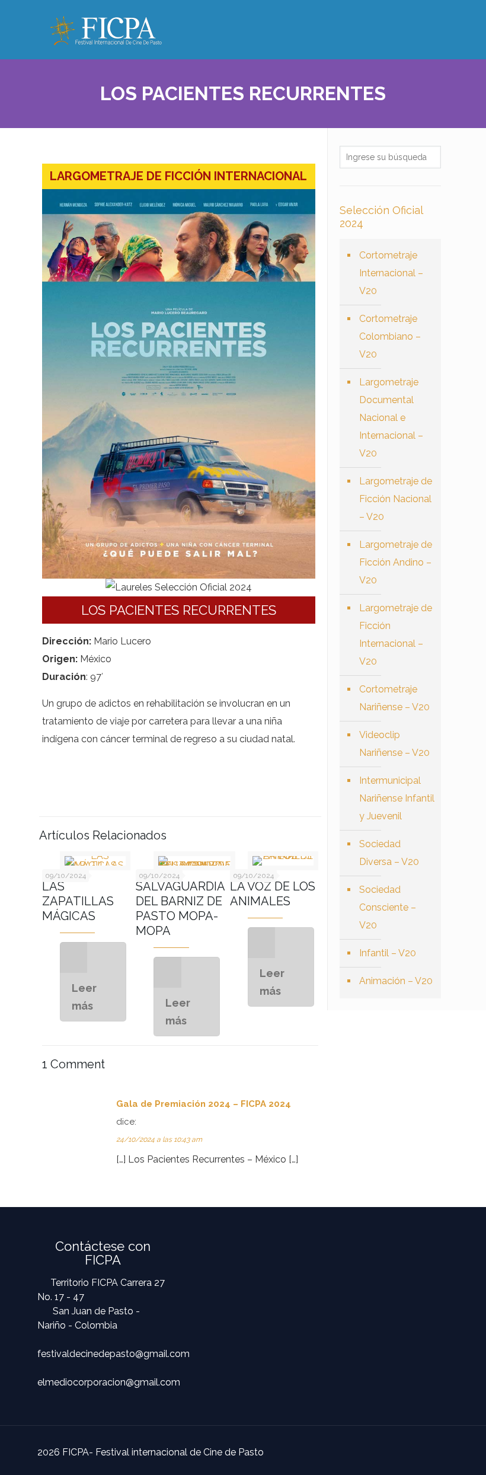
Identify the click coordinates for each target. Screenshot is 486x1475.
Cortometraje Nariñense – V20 (394, 698)
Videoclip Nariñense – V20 (394, 743)
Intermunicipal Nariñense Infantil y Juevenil (396, 798)
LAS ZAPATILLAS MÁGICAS (78, 901)
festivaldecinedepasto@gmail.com (113, 1353)
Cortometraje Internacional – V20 (391, 273)
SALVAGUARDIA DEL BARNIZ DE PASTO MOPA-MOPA (180, 908)
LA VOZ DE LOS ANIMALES (272, 893)
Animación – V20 (396, 980)
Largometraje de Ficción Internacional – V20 (395, 634)
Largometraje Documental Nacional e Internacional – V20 (391, 417)
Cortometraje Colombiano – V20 (390, 336)
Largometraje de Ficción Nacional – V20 (395, 498)
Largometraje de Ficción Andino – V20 (395, 562)
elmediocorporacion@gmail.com (108, 1382)
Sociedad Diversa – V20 (389, 852)
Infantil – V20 (387, 953)
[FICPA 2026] (105, 29)
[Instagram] (403, 1451)
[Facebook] (383, 1451)
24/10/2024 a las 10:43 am (159, 1139)
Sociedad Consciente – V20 (387, 907)
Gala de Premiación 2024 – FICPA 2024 (203, 1104)
